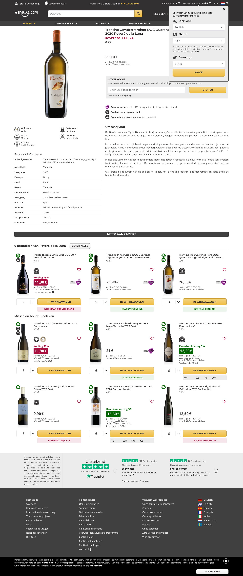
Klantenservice (87, 499)
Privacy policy (86, 516)
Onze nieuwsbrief (89, 503)
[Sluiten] (224, 8)
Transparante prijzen (38, 516)
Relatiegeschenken (36, 532)
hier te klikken (49, 562)
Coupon (146, 508)
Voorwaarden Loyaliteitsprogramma (99, 532)
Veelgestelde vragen (37, 528)
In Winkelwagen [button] (59, 301)
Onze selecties (150, 528)
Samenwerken (87, 508)
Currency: (184, 57)
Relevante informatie (90, 528)
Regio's (146, 524)
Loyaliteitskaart (57, 3)
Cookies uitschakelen (90, 541)
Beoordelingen (87, 520)
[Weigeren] (226, 561)
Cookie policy (86, 536)
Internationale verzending (40, 512)
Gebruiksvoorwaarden (91, 512)
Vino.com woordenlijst (154, 499)
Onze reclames (34, 520)
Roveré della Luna (119, 38)
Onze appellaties (151, 516)
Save (199, 72)
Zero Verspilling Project (155, 532)
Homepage (32, 499)
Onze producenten (152, 512)
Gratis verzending (30, 3)
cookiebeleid (96, 565)
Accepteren (212, 571)
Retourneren (86, 524)
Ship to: (183, 34)
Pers (28, 524)
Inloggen (159, 14)
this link (195, 51)
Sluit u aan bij (122, 3)
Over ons (31, 503)
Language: (184, 21)
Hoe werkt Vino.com (37, 508)
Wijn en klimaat (151, 536)
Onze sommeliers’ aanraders (158, 503)
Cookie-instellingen (89, 545)
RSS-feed (31, 536)
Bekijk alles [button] (80, 246)
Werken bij (85, 549)
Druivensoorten (151, 520)
